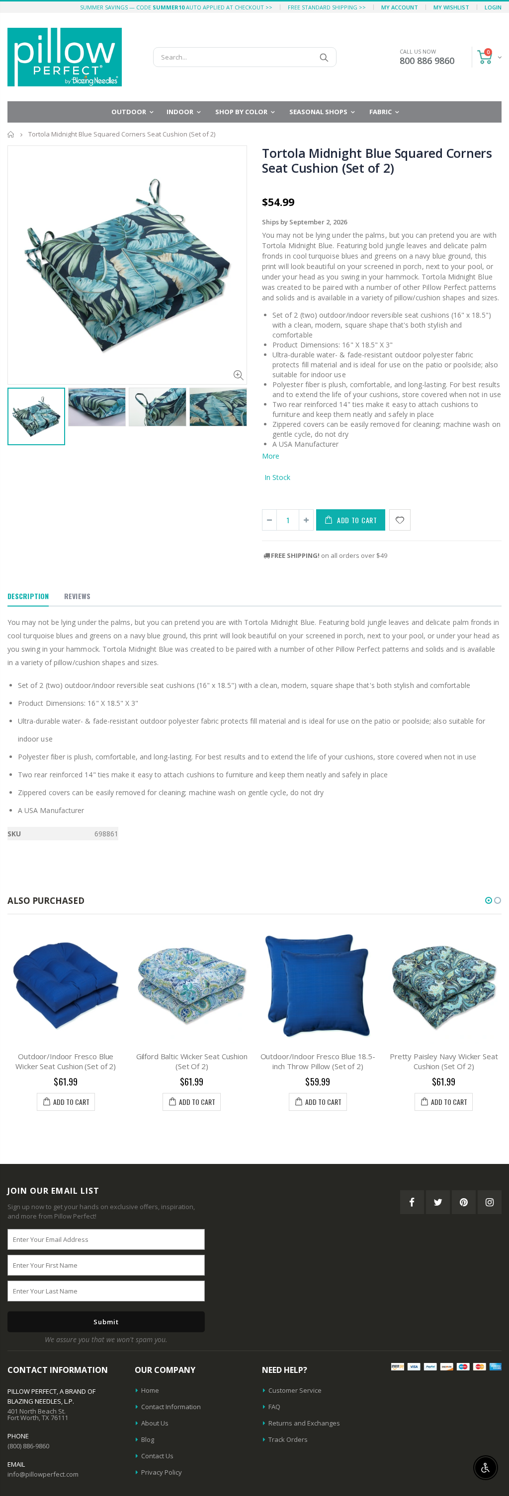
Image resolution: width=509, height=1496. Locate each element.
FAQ (274, 1406)
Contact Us (157, 1455)
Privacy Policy (161, 1472)
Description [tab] (28, 596)
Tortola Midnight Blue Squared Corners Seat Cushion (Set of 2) (377, 160)
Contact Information (171, 1406)
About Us (155, 1423)
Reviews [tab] (77, 596)
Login (493, 7)
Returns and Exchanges (304, 1423)
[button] (488, 900)
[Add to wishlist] (400, 520)
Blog (147, 1439)
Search (324, 57)
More (270, 456)
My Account (399, 7)
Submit (106, 1321)
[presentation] (18, 415)
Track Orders (288, 1439)
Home (11, 134)
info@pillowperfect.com (43, 1474)
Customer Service (295, 1390)
